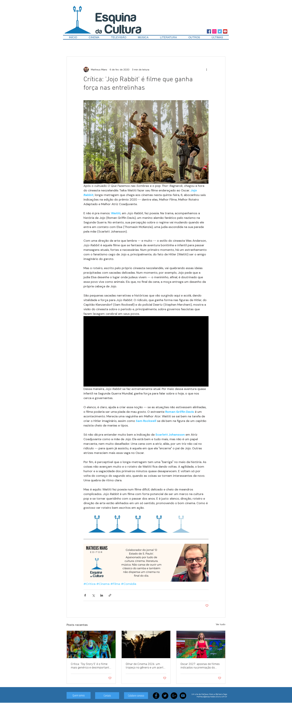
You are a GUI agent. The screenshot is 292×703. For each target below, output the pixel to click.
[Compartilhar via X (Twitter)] (93, 595)
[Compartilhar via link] (110, 595)
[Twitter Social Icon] (220, 31)
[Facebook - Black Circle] (156, 695)
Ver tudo (220, 624)
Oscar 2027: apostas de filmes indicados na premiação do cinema (200, 665)
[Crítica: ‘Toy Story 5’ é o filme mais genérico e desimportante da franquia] (91, 644)
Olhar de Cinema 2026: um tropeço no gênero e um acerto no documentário (145, 665)
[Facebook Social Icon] (209, 31)
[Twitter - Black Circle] (165, 695)
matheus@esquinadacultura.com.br (212, 697)
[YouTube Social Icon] (225, 31)
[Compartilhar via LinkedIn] (101, 595)
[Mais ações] (206, 70)
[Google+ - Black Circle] (174, 695)
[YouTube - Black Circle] (183, 695)
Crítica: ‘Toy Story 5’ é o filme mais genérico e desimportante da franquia (91, 665)
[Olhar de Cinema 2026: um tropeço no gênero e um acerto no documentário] (146, 644)
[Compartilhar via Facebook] (85, 595)
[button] (194, 37)
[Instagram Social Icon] (214, 31)
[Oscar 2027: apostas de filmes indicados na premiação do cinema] (200, 644)
